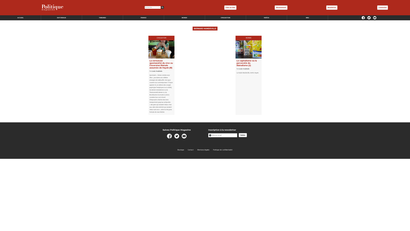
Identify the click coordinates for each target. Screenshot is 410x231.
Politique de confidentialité (222, 150)
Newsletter (332, 7)
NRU (307, 18)
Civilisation (225, 18)
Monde (184, 18)
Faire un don (230, 7)
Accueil (20, 18)
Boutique (181, 150)
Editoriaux (61, 18)
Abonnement (281, 7)
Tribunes (102, 18)
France (143, 18)
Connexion (383, 7)
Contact (191, 150)
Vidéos (266, 18)
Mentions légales (203, 150)
